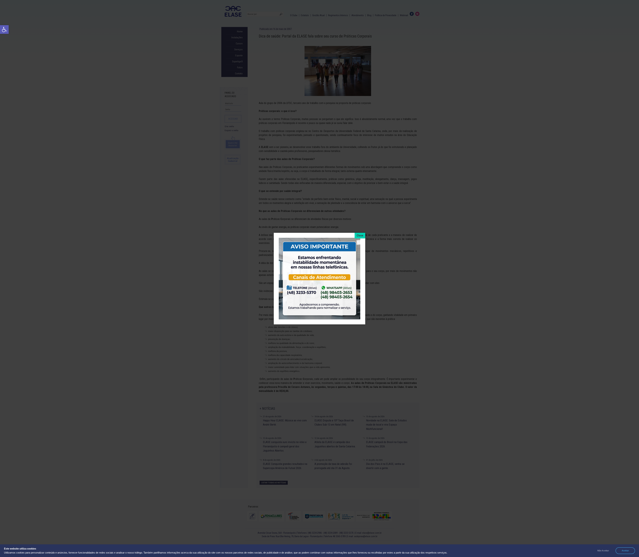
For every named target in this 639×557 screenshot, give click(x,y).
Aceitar (625, 551)
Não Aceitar (603, 551)
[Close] (360, 235)
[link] (4, 29)
